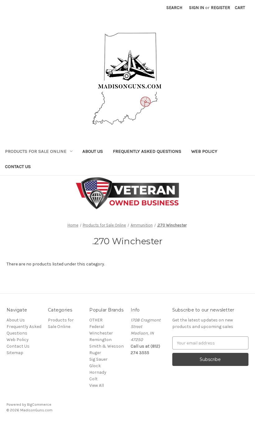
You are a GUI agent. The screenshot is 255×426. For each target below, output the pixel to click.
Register (220, 7)
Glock (95, 365)
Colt (93, 379)
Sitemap (15, 352)
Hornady (97, 372)
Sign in (196, 7)
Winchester (101, 333)
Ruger (95, 352)
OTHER (96, 320)
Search (174, 7)
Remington (100, 339)
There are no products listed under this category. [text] (56, 264)
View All (96, 385)
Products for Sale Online (36, 151)
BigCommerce (39, 404)
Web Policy (204, 151)
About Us (92, 151)
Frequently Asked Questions (147, 151)
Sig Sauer (98, 359)
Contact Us (18, 166)
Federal (96, 326)
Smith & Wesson (106, 346)
